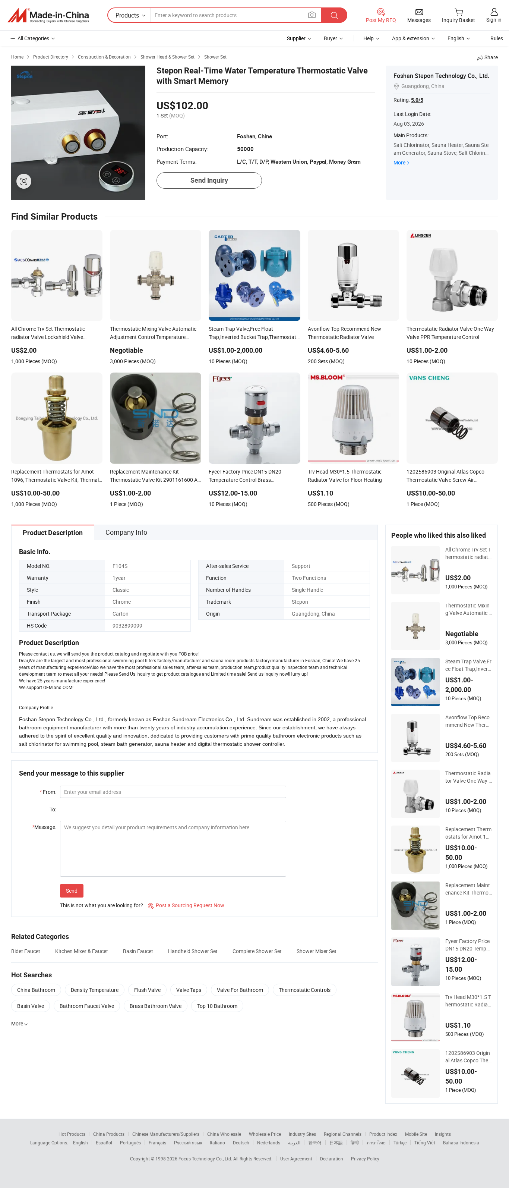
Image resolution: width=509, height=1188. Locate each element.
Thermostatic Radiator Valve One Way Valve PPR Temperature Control (468, 777)
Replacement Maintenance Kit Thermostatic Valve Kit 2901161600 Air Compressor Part (468, 888)
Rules (496, 38)
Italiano (217, 1142)
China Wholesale (224, 1134)
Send (72, 890)
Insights (443, 1134)
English (80, 1142)
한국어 (315, 1142)
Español (104, 1142)
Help (368, 38)
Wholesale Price (265, 1134)
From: (47, 791)
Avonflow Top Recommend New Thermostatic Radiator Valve (468, 721)
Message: (44, 826)
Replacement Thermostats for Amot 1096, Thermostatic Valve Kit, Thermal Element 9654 (468, 833)
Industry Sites (302, 1134)
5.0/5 (417, 100)
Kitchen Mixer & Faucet (81, 951)
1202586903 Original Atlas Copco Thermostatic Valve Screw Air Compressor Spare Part (468, 1056)
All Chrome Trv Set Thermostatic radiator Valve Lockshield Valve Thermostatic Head (468, 553)
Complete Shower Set (257, 951)
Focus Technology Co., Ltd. (205, 1159)
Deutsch (241, 1142)
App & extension (410, 38)
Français (157, 1142)
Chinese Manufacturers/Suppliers (165, 1134)
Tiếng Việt (424, 1142)
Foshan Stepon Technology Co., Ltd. (441, 76)
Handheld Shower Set (193, 951)
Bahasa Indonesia (461, 1142)
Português (130, 1142)
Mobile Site (416, 1134)
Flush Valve (147, 989)
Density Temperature (94, 989)
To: (53, 809)
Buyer (330, 38)
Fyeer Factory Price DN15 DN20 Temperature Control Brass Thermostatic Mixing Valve (468, 944)
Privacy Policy (365, 1159)
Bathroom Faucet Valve (87, 1005)
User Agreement (296, 1159)
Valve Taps (188, 989)
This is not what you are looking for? (101, 905)
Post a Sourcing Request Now (186, 905)
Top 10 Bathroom (217, 1005)
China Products (108, 1134)
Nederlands (268, 1142)
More (399, 162)
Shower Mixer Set (316, 951)
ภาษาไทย (376, 1142)
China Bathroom (36, 989)
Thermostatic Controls (305, 989)
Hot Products (72, 1134)
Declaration (331, 1159)
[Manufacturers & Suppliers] (48, 15)
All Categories (33, 38)
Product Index (383, 1134)
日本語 (336, 1142)
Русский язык (188, 1142)
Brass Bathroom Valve (155, 1005)
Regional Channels (342, 1134)
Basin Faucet (138, 951)
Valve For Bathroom (240, 989)
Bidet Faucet (25, 951)
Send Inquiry (209, 180)
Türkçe (400, 1142)
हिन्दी (355, 1142)
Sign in (494, 19)
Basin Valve (30, 1005)
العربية (294, 1142)
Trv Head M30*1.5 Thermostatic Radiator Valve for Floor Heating (468, 1000)
